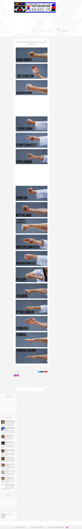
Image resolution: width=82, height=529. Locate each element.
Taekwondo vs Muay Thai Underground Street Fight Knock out (10, 443)
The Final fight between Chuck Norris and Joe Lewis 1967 (9, 478)
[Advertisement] (50, 22)
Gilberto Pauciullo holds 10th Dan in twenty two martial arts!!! (10, 421)
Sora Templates (54, 527)
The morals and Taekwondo (9, 457)
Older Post (47, 389)
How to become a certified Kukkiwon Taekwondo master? (10, 485)
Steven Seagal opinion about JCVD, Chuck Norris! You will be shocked (10, 428)
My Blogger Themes (61, 527)
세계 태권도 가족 (22, 527)
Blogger (58, 29)
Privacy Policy (3, 516)
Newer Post (15, 389)
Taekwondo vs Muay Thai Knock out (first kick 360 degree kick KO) (10, 450)
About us (2, 517)
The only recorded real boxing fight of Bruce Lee (9, 436)
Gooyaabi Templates (39, 527)
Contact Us (3, 515)
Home (32, 389)
